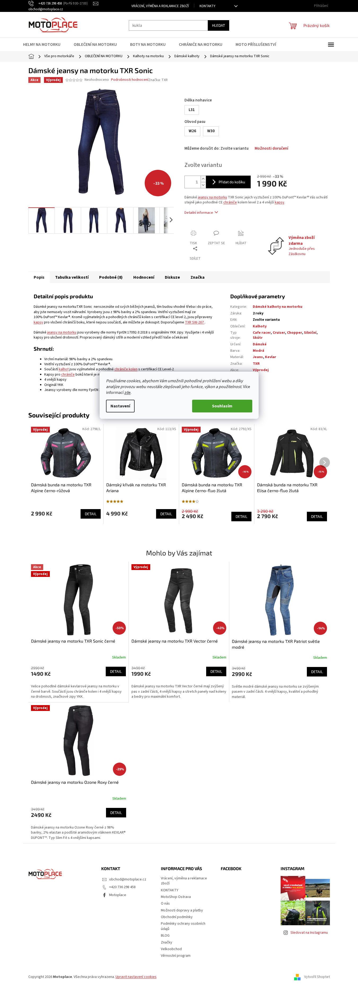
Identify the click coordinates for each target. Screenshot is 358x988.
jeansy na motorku (212, 197)
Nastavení (120, 406)
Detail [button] (116, 671)
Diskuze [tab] (172, 277)
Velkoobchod (171, 949)
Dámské (260, 344)
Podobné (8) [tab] (111, 277)
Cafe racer (262, 332)
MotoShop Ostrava (176, 897)
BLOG (165, 935)
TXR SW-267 (194, 322)
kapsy (279, 202)
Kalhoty (260, 326)
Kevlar (270, 357)
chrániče (230, 202)
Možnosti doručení (271, 148)
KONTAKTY (207, 6)
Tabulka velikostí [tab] (72, 277)
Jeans (258, 357)
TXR (256, 363)
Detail (90, 513)
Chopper (294, 332)
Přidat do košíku (232, 182)
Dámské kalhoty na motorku (277, 306)
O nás (165, 903)
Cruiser (279, 332)
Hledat (218, 25)
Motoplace (117, 895)
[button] (78, 682)
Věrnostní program (176, 955)
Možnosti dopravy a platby (182, 910)
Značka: (158, 80)
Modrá (258, 350)
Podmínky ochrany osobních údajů (183, 926)
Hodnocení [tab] (143, 277)
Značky (166, 942)
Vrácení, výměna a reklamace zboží (160, 6)
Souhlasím (222, 406)
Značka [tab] (198, 277)
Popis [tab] (39, 277)
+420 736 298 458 (122, 887)
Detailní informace (198, 212)
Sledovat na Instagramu (309, 932)
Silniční (310, 332)
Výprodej (261, 370)
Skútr (258, 337)
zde (127, 392)
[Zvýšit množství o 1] (203, 179)
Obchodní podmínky (177, 917)
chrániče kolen (126, 369)
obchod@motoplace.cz (127, 879)
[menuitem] (45, 44)
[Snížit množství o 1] (203, 185)
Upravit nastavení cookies (136, 977)
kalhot (64, 369)
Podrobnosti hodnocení (129, 79)
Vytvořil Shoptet (317, 977)
